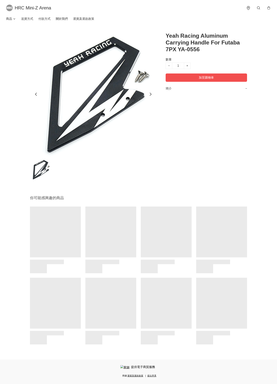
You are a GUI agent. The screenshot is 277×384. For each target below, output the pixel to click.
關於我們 (62, 18)
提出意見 (151, 375)
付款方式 (44, 18)
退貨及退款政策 (83, 18)
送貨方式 (27, 18)
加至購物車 (206, 77)
